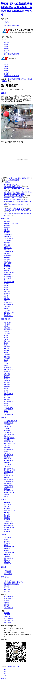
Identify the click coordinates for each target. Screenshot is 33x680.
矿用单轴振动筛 (8, 401)
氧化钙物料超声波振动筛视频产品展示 (19, 178)
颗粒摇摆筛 (7, 259)
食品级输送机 (8, 458)
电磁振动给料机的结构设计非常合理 (14, 196)
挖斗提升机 (7, 508)
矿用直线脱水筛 (8, 369)
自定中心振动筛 (8, 394)
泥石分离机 (7, 341)
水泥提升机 (7, 516)
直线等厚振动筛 (8, 414)
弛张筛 (6, 362)
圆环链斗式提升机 (9, 527)
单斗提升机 (7, 514)
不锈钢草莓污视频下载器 (11, 223)
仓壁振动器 (7, 589)
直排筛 (6, 295)
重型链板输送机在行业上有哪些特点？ (16, 205)
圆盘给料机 (7, 548)
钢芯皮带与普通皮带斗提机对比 (13, 187)
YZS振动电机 (7, 572)
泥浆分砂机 (7, 328)
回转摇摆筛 (7, 231)
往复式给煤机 (8, 564)
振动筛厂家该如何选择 (10, 185)
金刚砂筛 (6, 270)
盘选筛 (6, 337)
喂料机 (6, 545)
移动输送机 (7, 477)
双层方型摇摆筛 (8, 238)
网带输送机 (7, 428)
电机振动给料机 (8, 558)
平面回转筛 (7, 293)
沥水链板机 (7, 445)
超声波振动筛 (8, 302)
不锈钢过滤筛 (8, 248)
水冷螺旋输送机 (8, 455)
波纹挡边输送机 (8, 491)
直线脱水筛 (7, 379)
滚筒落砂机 (7, 346)
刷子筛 (6, 287)
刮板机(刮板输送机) (9, 438)
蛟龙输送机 (7, 466)
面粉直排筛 (7, 250)
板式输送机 (7, 453)
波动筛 (6, 363)
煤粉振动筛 (7, 399)
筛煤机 (6, 392)
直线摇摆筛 (7, 265)
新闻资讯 (29, 79)
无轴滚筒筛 (7, 375)
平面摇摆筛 (7, 233)
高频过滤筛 (7, 299)
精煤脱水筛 (7, 377)
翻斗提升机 (7, 519)
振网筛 (6, 365)
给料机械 (3, 534)
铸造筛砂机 (7, 331)
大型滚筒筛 (7, 358)
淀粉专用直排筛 (8, 251)
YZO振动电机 (8, 574)
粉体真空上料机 (8, 472)
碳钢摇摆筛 (7, 261)
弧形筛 (6, 411)
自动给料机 (7, 543)
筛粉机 (6, 297)
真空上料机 (7, 591)
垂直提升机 (7, 502)
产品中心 (6, 44)
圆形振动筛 (7, 314)
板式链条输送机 (8, 460)
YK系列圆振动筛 (8, 409)
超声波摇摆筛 (8, 234)
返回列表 (3, 93)
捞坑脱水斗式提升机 (9, 510)
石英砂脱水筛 (8, 367)
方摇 (5, 280)
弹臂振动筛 (7, 354)
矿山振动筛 (7, 397)
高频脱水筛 (7, 380)
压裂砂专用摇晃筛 (9, 272)
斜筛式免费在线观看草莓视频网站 (13, 582)
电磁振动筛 (7, 348)
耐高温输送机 (8, 483)
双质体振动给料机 (9, 552)
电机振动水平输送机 (9, 443)
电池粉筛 (6, 350)
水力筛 (6, 343)
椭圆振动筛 (7, 384)
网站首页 (6, 42)
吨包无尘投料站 (8, 580)
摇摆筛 (6, 300)
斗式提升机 (7, 529)
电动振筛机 (7, 225)
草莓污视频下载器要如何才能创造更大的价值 (16, 188)
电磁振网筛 (7, 386)
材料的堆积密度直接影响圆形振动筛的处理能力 (17, 210)
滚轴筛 (6, 229)
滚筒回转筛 (7, 371)
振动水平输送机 (8, 475)
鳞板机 (6, 496)
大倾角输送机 (8, 432)
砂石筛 (6, 339)
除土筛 (6, 335)
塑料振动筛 (7, 242)
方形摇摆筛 (7, 284)
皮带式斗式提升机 (9, 547)
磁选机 (6, 360)
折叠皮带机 (7, 457)
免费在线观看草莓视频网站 (11, 584)
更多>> (8, 182)
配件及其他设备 (5, 577)
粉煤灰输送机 (8, 464)
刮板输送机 (7, 494)
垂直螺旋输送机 (8, 468)
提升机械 (3, 499)
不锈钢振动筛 (8, 274)
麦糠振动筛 (7, 310)
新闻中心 (6, 46)
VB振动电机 (7, 570)
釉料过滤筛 (7, 244)
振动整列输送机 (8, 449)
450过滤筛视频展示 (13, 180)
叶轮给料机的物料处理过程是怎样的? (14, 208)
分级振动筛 (7, 324)
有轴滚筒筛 (7, 373)
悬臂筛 (6, 388)
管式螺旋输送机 (8, 487)
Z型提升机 (7, 531)
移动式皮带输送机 (9, 434)
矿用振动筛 (7, 382)
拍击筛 (6, 289)
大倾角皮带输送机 (9, 492)
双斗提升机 (7, 518)
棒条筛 (6, 403)
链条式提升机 (8, 504)
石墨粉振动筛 (8, 240)
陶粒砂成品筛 (8, 329)
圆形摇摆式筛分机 (9, 282)
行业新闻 (4, 81)
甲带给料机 (7, 554)
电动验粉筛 (7, 227)
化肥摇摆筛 (7, 257)
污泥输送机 (7, 440)
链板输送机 (7, 489)
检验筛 (6, 285)
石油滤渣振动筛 (8, 304)
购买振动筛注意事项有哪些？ (13, 197)
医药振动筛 (7, 221)
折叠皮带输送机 (8, 479)
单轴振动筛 (7, 356)
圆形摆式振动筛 (8, 276)
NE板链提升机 (8, 521)
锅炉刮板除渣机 (8, 441)
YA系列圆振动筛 (8, 407)
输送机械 (3, 418)
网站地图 (3, 678)
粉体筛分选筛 (8, 322)
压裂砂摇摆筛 (8, 255)
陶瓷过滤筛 (7, 246)
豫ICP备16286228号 (13, 666)
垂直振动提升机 (8, 525)
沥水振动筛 (7, 306)
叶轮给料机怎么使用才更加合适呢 (13, 199)
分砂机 (6, 326)
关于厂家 (6, 22)
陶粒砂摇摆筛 (8, 236)
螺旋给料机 (7, 541)
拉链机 (6, 451)
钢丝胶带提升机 (8, 523)
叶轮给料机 (7, 556)
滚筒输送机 (7, 430)
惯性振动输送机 (8, 481)
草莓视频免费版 (8, 316)
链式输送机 (7, 424)
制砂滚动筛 (7, 333)
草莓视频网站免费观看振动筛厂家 (16, 79)
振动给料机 (7, 562)
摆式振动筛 (7, 268)
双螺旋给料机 (8, 537)
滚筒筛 (6, 405)
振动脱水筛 (7, 413)
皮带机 (6, 474)
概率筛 (6, 345)
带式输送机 (7, 436)
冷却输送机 (7, 462)
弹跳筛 (6, 352)
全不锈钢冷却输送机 (9, 470)
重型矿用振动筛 (5, 319)
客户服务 (6, 52)
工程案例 (6, 48)
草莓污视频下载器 (9, 312)
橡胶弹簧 (6, 586)
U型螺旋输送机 (8, 485)
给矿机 (6, 539)
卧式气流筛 (7, 291)
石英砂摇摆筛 (8, 263)
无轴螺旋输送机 (8, 423)
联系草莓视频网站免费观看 (11, 25)
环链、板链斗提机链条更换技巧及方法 (17, 201)
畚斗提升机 (7, 512)
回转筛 (6, 308)
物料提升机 (7, 506)
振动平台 (6, 587)
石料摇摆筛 (7, 253)
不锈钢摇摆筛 (8, 267)
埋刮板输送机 (8, 426)
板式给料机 (7, 550)
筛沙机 (6, 390)
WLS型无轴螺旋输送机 (10, 421)
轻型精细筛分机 (5, 218)
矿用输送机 (7, 447)
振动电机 (3, 567)
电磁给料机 (7, 560)
